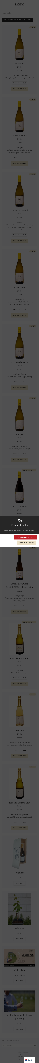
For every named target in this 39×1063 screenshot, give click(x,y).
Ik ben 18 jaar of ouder (25, 537)
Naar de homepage (26, 542)
